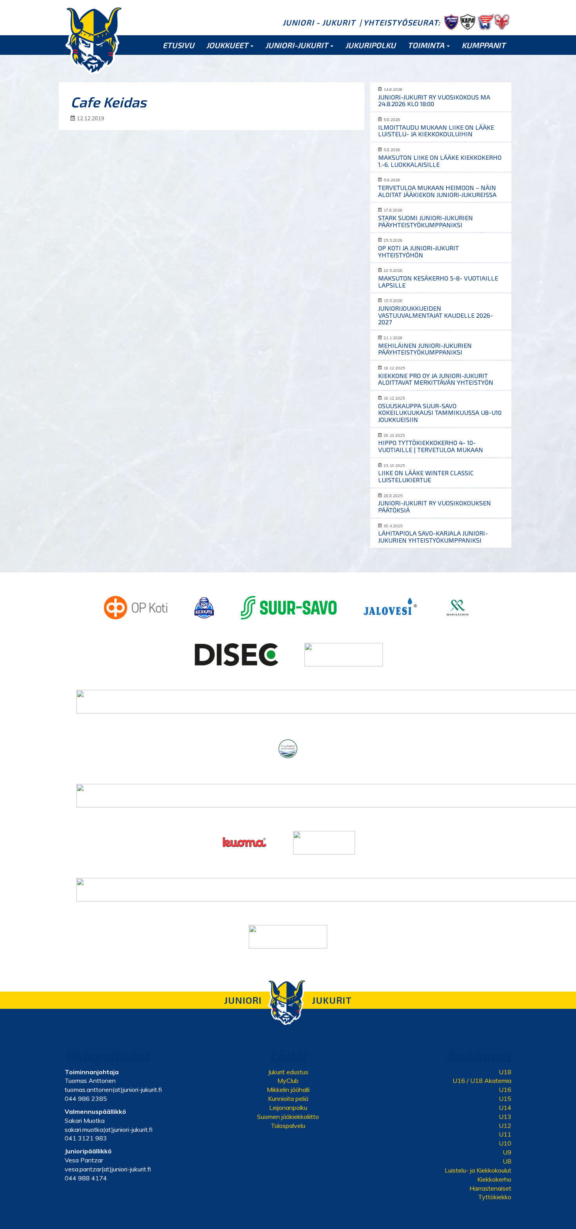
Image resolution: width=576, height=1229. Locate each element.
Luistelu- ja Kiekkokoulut (478, 1170)
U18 (505, 1072)
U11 (505, 1134)
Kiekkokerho (494, 1179)
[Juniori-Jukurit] (94, 39)
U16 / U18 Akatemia (482, 1080)
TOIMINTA (427, 45)
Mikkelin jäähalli (288, 1089)
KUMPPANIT (483, 45)
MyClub (288, 1080)
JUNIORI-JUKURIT (297, 45)
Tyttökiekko (494, 1197)
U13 (505, 1116)
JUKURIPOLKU (370, 45)
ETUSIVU (178, 45)
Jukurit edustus (288, 1072)
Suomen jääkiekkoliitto (288, 1116)
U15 (505, 1098)
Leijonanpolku (288, 1107)
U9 (507, 1152)
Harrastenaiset (490, 1188)
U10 (505, 1143)
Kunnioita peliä (288, 1098)
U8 (507, 1161)
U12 (505, 1125)
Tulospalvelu (288, 1125)
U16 (505, 1089)
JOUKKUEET (228, 45)
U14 (505, 1107)
